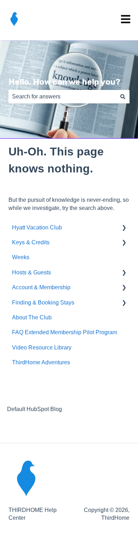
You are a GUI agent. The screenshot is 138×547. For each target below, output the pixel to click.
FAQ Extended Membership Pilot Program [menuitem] (64, 332)
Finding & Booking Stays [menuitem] (43, 303)
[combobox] (62, 96)
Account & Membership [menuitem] (41, 287)
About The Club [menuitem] (32, 317)
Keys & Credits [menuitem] (31, 242)
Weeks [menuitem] (20, 257)
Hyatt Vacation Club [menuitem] (37, 227)
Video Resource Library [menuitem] (41, 347)
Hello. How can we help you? (64, 82)
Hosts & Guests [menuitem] (31, 272)
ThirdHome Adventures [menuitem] (41, 362)
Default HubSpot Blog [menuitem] (34, 409)
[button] (124, 228)
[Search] (123, 96)
